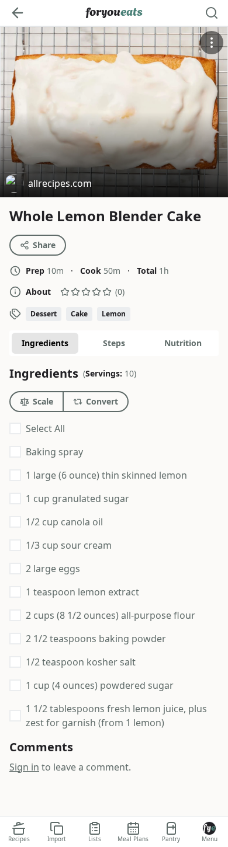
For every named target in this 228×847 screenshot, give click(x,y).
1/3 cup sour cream (69, 545)
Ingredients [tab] (45, 342)
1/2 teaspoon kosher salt (81, 662)
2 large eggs (53, 568)
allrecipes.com (48, 185)
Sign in (24, 767)
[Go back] (17, 13)
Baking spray (54, 451)
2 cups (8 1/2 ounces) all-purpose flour (110, 615)
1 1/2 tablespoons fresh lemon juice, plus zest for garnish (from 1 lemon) (116, 715)
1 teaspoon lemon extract (82, 591)
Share (44, 244)
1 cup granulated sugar (77, 498)
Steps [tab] (114, 342)
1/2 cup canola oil (64, 521)
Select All (45, 428)
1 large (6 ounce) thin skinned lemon (106, 475)
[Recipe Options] (211, 42)
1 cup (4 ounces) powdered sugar (100, 685)
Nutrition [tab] (183, 342)
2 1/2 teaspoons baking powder (96, 638)
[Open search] (212, 13)
